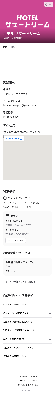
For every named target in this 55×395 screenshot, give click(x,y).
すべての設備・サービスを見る (20, 281)
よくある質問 (22, 376)
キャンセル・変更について (16, 312)
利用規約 (34, 376)
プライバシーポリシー (27, 380)
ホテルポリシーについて (15, 304)
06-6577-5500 (11, 116)
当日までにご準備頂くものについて (20, 330)
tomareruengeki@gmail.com (19, 105)
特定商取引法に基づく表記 (27, 385)
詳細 (13, 46)
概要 (5, 46)
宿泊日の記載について (13, 338)
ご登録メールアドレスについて (18, 347)
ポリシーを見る (15, 240)
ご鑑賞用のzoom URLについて (18, 321)
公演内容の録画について (15, 356)
